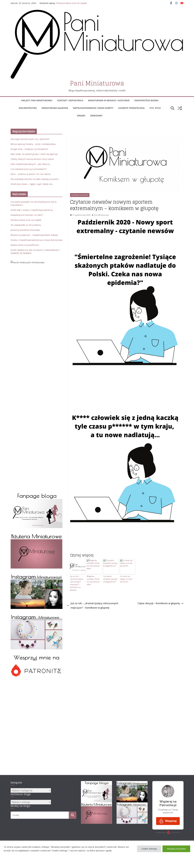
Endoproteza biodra (146, 100)
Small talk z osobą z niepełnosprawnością (32, 210)
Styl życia (155, 108)
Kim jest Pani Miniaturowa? (36, 100)
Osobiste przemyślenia (131, 108)
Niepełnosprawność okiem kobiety (93, 108)
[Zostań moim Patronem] (36, 656)
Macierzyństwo (28, 108)
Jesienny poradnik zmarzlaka (25, 230)
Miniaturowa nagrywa (55, 108)
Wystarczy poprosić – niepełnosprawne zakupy (34, 235)
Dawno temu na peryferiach (25, 245)
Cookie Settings (149, 848)
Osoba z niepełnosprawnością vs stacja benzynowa (36, 240)
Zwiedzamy (96, 115)
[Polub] (36, 494)
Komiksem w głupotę (79, 195)
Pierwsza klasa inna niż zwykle (26, 220)
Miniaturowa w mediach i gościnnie (109, 100)
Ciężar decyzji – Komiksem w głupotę (159, 603)
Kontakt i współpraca (70, 100)
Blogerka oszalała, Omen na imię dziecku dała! (93, 580)
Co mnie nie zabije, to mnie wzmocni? (126, 579)
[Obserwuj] (36, 575)
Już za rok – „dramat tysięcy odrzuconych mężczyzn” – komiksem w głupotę (76, 583)
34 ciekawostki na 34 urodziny (26, 225)
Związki (81, 115)
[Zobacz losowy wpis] (179, 108)
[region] (97, 848)
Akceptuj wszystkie (176, 848)
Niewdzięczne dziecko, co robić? (72, 2)
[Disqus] (125, 648)
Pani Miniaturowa (97, 83)
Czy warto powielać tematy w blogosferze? (110, 579)
